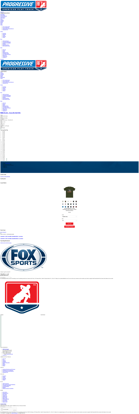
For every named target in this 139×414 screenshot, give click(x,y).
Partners (4, 50)
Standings (2, 20)
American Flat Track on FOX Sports (9, 369)
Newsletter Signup (6, 53)
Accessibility (5, 399)
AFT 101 (4, 49)
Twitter (4, 35)
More (1, 47)
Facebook (4, 33)
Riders (1, 22)
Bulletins (4, 43)
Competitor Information (7, 41)
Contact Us (4, 57)
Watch (1, 24)
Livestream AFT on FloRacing (8, 370)
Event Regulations (6, 44)
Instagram (4, 34)
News (1, 72)
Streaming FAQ (5, 29)
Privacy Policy (5, 400)
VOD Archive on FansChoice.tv (8, 28)
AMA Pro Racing (6, 40)
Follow (1, 31)
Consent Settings (3, 403)
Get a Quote (5, 392)
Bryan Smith (7, 163)
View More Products (69, 226)
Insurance (2, 59)
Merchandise (2, 15)
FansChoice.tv (2, 17)
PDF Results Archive (6, 45)
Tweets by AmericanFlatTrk (5, 176)
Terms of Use (5, 401)
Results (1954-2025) (6, 362)
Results (1, 21)
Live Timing (5, 394)
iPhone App (5, 55)
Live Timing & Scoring (7, 54)
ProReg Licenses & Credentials (8, 388)
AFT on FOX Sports (6, 26)
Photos (4, 51)
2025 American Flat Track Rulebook (9, 384)
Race (1, 39)
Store (1, 23)
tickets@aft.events (10, 354)
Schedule (2, 73)
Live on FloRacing (3, 16)
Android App (5, 56)
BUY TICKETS (3, 232)
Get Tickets (2, 14)
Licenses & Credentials (7, 42)
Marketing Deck (5, 52)
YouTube (4, 36)
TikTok (4, 37)
